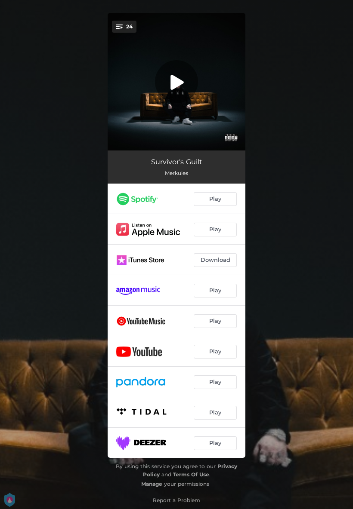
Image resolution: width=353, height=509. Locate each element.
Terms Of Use (191, 474)
